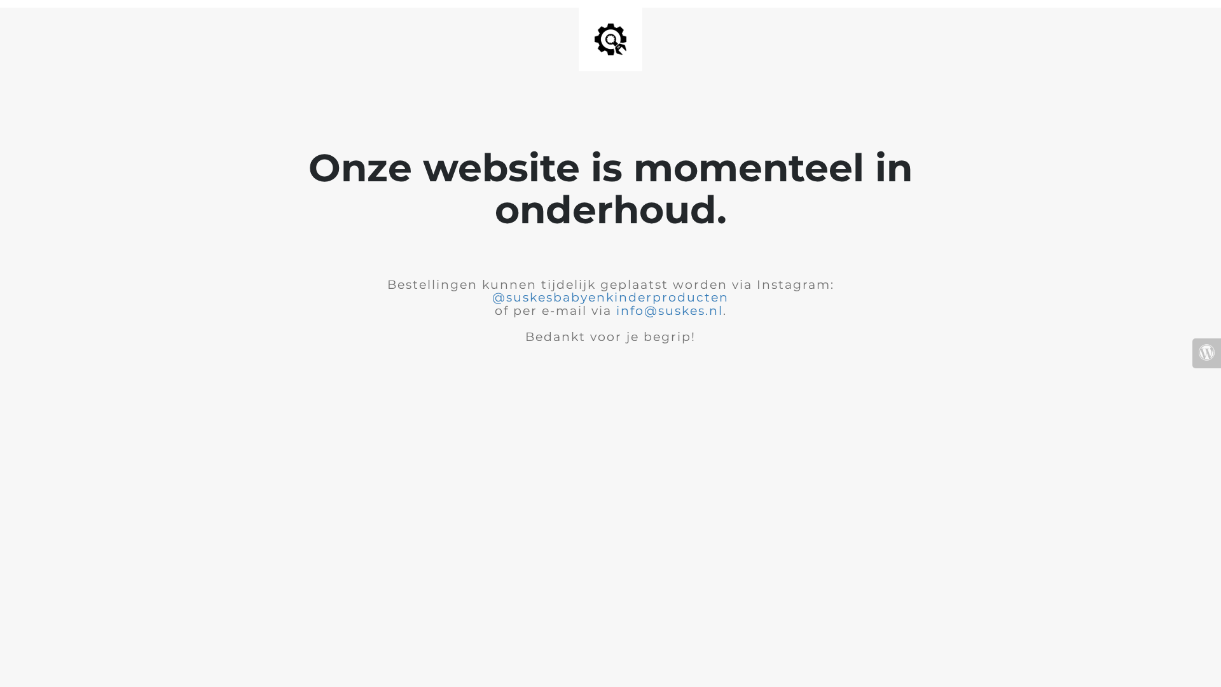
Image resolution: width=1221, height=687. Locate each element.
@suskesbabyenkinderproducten (610, 297)
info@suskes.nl (669, 310)
